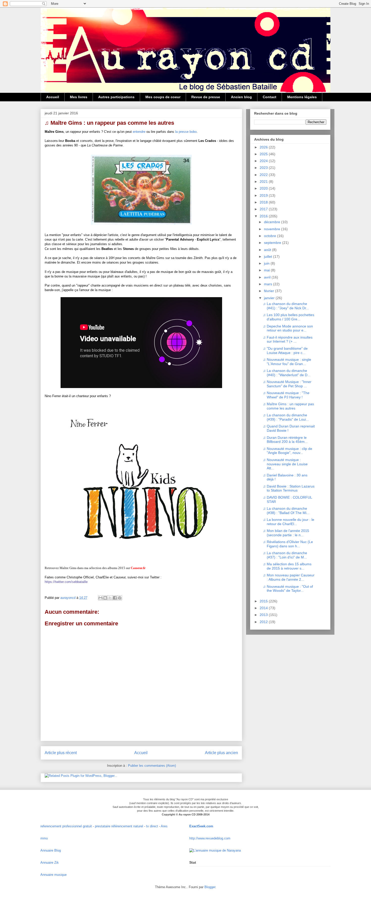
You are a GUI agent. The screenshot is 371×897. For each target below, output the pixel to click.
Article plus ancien (221, 753)
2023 (264, 168)
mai (267, 270)
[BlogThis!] (105, 597)
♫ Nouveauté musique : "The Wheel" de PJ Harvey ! (286, 395)
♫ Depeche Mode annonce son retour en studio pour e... (288, 328)
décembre (272, 222)
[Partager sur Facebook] (114, 597)
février (269, 291)
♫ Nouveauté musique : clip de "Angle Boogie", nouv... (287, 451)
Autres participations (116, 97)
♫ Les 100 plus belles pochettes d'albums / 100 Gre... (288, 317)
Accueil (52, 97)
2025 (264, 154)
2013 (264, 615)
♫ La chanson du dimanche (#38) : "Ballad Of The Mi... (286, 510)
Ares (164, 826)
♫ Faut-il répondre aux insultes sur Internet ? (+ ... (287, 339)
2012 (264, 622)
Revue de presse (205, 97)
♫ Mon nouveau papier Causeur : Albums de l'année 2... (288, 577)
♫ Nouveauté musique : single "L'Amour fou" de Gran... (287, 361)
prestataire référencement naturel (119, 826)
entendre (139, 132)
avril (268, 277)
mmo (44, 838)
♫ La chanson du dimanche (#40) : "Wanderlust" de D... (286, 373)
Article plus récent (61, 753)
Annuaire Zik (49, 862)
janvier (270, 298)
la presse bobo (186, 132)
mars (268, 284)
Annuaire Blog (50, 850)
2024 (264, 161)
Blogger (209, 887)
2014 (264, 608)
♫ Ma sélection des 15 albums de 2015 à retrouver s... (287, 566)
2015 (264, 601)
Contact (269, 97)
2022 (264, 175)
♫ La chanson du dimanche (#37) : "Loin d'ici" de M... (285, 555)
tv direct (152, 826)
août (268, 250)
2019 (264, 195)
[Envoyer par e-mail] (100, 597)
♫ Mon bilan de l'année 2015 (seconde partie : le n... (286, 533)
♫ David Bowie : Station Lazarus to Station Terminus (288, 488)
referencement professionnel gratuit (66, 826)
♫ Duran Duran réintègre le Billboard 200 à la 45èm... (285, 439)
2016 (264, 216)
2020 (264, 188)
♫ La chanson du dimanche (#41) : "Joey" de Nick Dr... (286, 306)
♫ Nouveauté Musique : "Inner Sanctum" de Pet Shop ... (287, 384)
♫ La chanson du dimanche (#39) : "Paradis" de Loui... (286, 417)
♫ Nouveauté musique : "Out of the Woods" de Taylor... (288, 588)
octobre (270, 236)
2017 (264, 209)
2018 (264, 202)
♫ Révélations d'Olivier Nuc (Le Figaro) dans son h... (288, 544)
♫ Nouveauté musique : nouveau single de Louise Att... (285, 464)
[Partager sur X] (110, 597)
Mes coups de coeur (162, 97)
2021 (264, 182)
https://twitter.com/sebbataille (66, 582)
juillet (268, 256)
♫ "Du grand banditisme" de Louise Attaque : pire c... (285, 350)
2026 (264, 147)
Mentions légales (302, 97)
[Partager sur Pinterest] (119, 597)
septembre (273, 243)
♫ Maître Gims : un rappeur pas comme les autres (288, 406)
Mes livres (78, 97)
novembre (272, 229)
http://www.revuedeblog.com (209, 838)
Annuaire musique (53, 875)
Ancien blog (241, 97)
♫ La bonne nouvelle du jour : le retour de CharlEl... (288, 522)
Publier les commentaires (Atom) (152, 765)
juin (267, 263)
